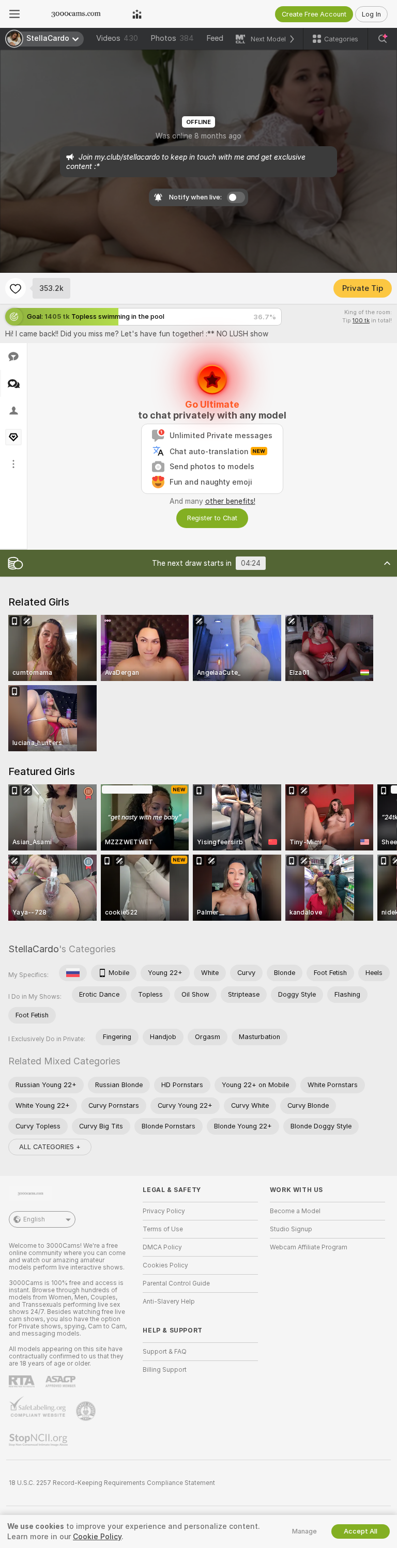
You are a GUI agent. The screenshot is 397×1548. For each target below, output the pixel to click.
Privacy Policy (164, 1211)
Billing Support (165, 1369)
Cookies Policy (165, 1265)
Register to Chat (212, 518)
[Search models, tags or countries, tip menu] (382, 39)
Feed (214, 38)
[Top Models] (137, 14)
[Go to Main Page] (76, 14)
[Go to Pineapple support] (87, 1411)
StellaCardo (33, 948)
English (34, 1219)
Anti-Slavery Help (169, 1301)
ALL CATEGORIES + (50, 1147)
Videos (117, 38)
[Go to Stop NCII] (39, 1440)
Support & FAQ (165, 1351)
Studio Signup (291, 1229)
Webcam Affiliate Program (308, 1247)
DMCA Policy (162, 1247)
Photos (172, 38)
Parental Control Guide (176, 1283)
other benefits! (230, 501)
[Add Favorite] (15, 288)
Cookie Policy (97, 1536)
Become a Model (295, 1211)
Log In (371, 14)
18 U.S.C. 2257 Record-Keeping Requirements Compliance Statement (112, 1483)
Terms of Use (163, 1229)
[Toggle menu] (14, 14)
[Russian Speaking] (73, 973)
